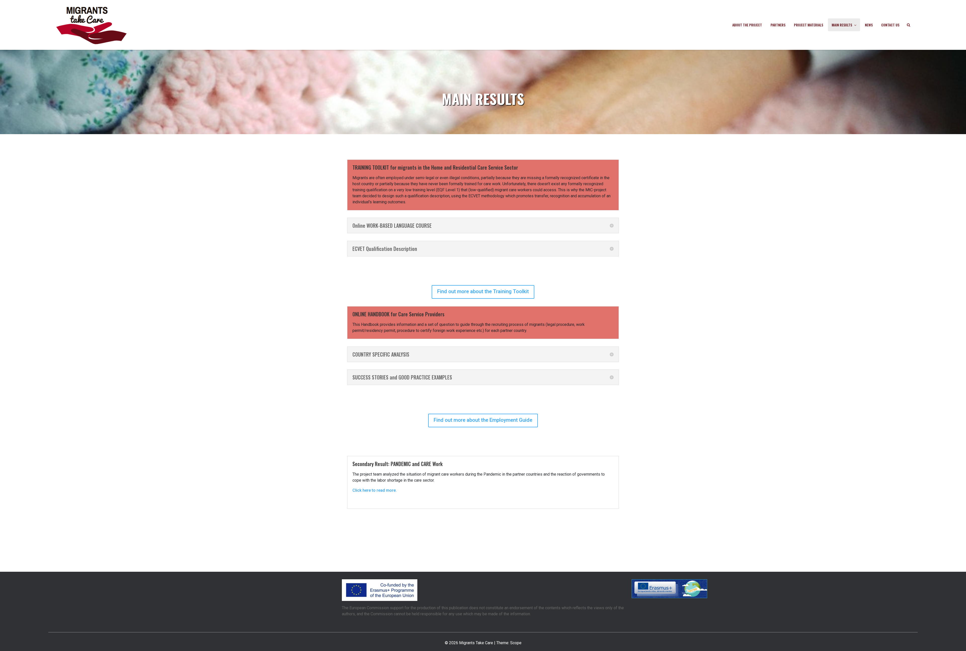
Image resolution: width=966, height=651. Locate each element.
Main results (842, 24)
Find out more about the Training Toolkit (483, 291)
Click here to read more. (374, 490)
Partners (778, 24)
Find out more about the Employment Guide (483, 420)
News (869, 24)
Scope (515, 642)
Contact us (890, 24)
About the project (747, 24)
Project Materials (808, 24)
